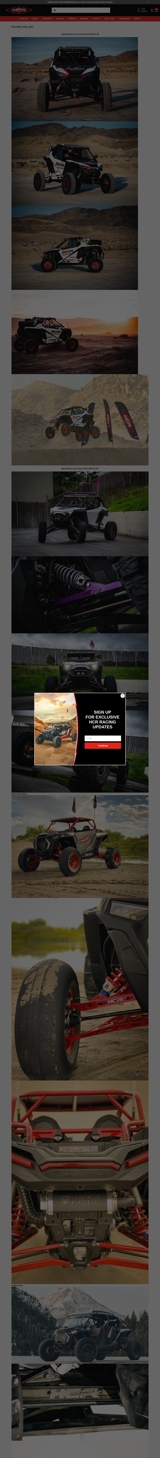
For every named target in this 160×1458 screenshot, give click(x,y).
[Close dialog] (123, 696)
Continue (103, 745)
